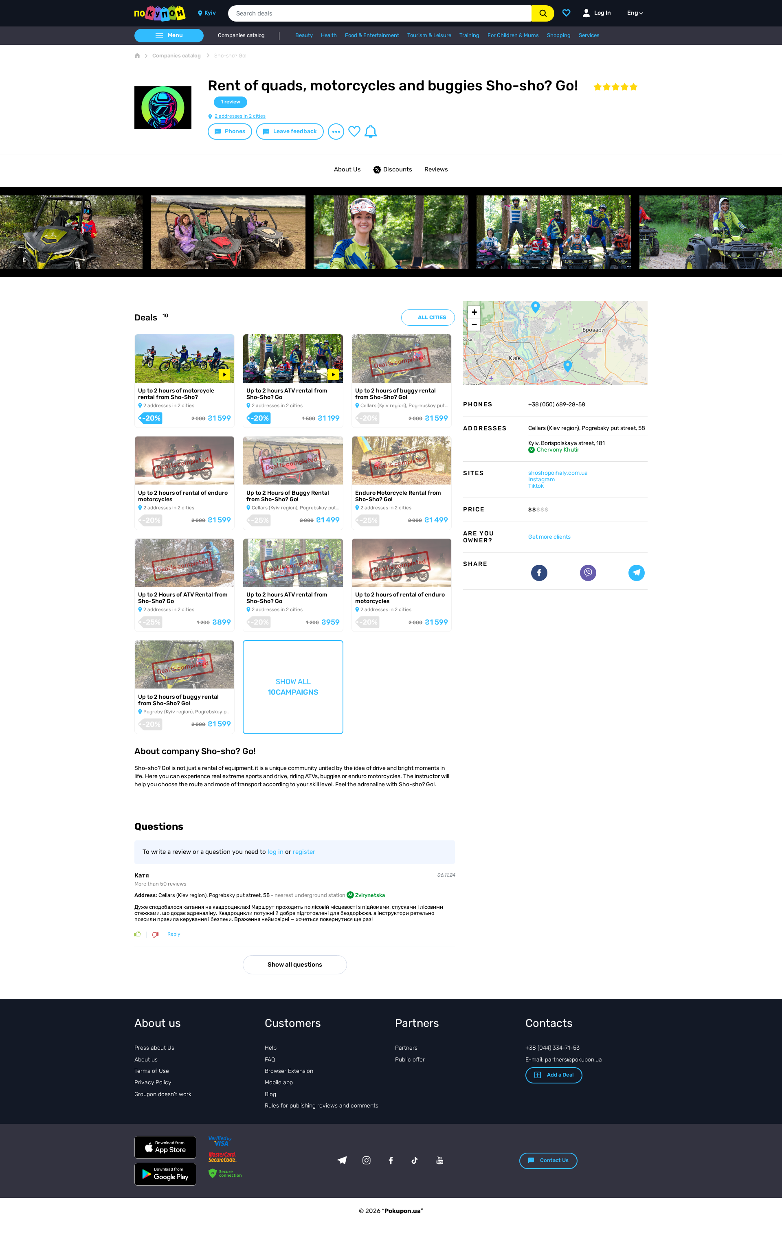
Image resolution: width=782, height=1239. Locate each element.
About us (146, 1059)
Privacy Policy (152, 1082)
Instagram (541, 479)
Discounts (397, 169)
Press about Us (154, 1047)
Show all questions (295, 964)
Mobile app (279, 1082)
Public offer (410, 1059)
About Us (347, 169)
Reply (173, 934)
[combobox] (380, 13)
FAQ (270, 1059)
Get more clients (549, 536)
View (150, 372)
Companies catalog (241, 35)
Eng (632, 12)
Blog (270, 1094)
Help (271, 1047)
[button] (535, 307)
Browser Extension (289, 1071)
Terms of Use (151, 1071)
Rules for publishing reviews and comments (321, 1105)
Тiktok (536, 485)
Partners (406, 1047)
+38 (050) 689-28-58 (556, 404)
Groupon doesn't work (162, 1094)
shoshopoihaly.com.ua (558, 472)
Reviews (436, 169)
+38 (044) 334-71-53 (552, 1047)
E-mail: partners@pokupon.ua (563, 1059)
